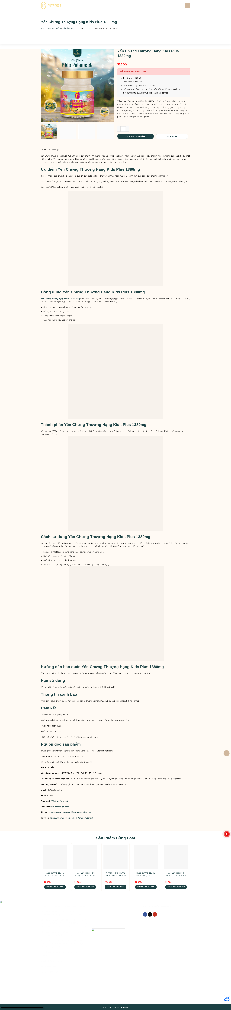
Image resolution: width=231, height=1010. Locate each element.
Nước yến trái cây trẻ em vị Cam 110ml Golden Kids (176, 874)
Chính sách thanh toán (102, 915)
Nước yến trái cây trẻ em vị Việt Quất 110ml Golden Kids (145, 874)
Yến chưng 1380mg (70, 28)
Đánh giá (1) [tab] (54, 150)
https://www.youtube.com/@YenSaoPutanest (71, 818)
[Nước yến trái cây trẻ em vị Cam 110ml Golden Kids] (176, 857)
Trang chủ (70, 5)
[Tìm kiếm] (187, 5)
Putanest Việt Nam (60, 806)
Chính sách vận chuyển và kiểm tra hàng (110, 924)
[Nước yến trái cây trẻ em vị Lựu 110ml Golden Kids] (115, 857)
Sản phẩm (94, 5)
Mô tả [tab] (43, 150)
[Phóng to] (44, 118)
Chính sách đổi (98, 911)
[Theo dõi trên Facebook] (145, 914)
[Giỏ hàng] (227, 753)
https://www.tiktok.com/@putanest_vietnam (69, 812)
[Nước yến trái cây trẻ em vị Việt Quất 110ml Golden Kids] (146, 857)
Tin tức (105, 5)
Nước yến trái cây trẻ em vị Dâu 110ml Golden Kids (55, 874)
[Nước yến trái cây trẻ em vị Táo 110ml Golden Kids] (85, 857)
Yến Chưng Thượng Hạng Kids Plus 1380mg (60, 298)
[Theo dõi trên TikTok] (150, 914)
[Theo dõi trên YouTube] (155, 914)
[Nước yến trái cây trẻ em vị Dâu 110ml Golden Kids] (55, 857)
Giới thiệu (81, 5)
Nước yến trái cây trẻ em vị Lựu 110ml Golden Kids (116, 874)
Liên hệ (114, 5)
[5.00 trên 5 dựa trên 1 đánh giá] (153, 61)
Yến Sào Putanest (59, 801)
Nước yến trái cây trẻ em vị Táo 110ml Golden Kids (85, 874)
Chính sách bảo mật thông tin (105, 920)
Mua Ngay (172, 136)
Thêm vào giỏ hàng (135, 136)
